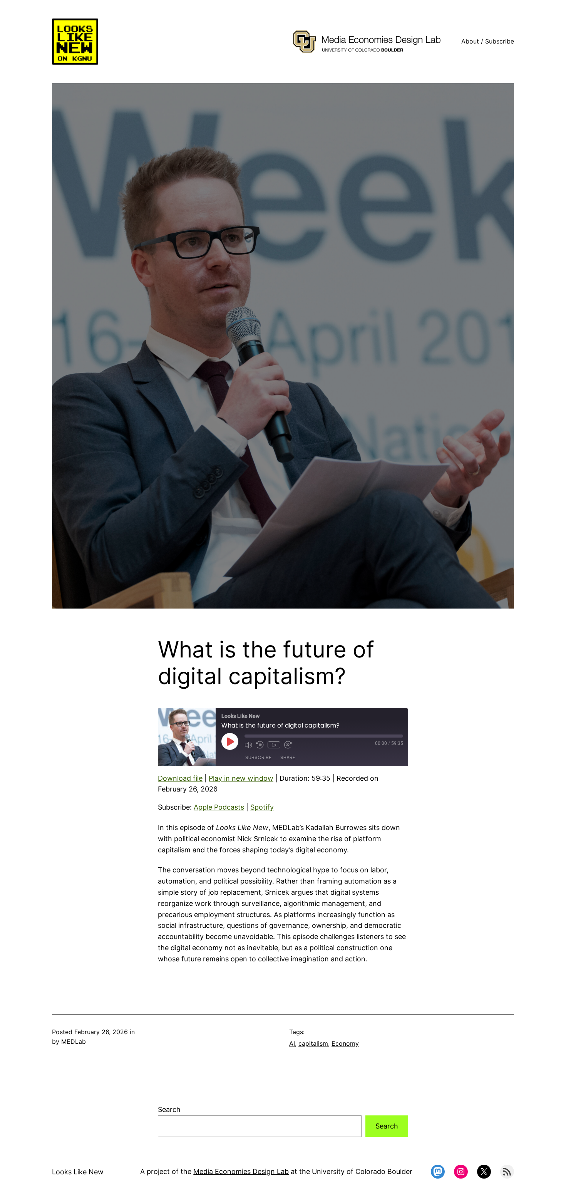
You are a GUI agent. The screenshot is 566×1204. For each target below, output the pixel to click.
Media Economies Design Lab (241, 1171)
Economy (345, 1043)
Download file (180, 778)
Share (287, 757)
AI (292, 1043)
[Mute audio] (248, 744)
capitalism (313, 1043)
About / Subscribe (487, 41)
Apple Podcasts (219, 807)
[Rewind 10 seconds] (260, 745)
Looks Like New (78, 1172)
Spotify (262, 807)
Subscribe (258, 757)
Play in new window (241, 778)
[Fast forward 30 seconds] (288, 745)
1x (273, 745)
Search (169, 1109)
